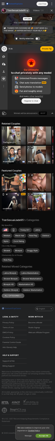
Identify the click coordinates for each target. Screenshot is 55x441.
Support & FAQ (9, 361)
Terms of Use (8, 328)
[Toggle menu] (3, 4)
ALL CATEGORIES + (13, 296)
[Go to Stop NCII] (18, 410)
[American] (5, 230)
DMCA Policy (8, 333)
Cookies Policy (9, 337)
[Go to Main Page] (17, 4)
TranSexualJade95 (13, 220)
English (42, 309)
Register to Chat (31, 101)
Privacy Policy (8, 323)
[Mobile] (13, 230)
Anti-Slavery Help (10, 347)
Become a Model (35, 323)
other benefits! (36, 96)
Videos (38, 10)
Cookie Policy (34, 431)
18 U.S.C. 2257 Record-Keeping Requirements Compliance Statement (25, 420)
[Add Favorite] (4, 49)
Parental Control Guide (12, 342)
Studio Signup (34, 328)
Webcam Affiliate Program (39, 333)
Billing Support (9, 366)
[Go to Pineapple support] (5, 410)
